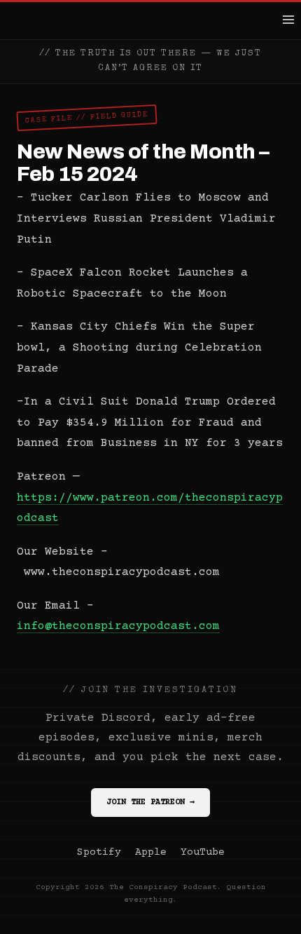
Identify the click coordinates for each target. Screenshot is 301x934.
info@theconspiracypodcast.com (118, 626)
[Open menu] (288, 19)
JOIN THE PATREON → (150, 802)
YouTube (203, 852)
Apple (151, 852)
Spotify (99, 852)
